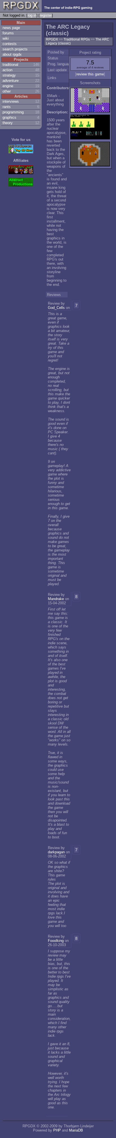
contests (10, 44)
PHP (57, 1130)
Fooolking (56, 941)
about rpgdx (12, 54)
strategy (9, 75)
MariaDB (76, 1130)
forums (8, 33)
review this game (90, 74)
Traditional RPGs (77, 39)
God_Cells (56, 308)
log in (32, 15)
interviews (11, 101)
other (7, 91)
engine (8, 86)
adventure (11, 80)
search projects (15, 49)
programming (13, 112)
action (7, 70)
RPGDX (52, 39)
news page (11, 28)
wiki (6, 38)
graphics (9, 117)
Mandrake (56, 599)
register (46, 15)
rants (7, 107)
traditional (10, 64)
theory (8, 123)
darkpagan (56, 852)
